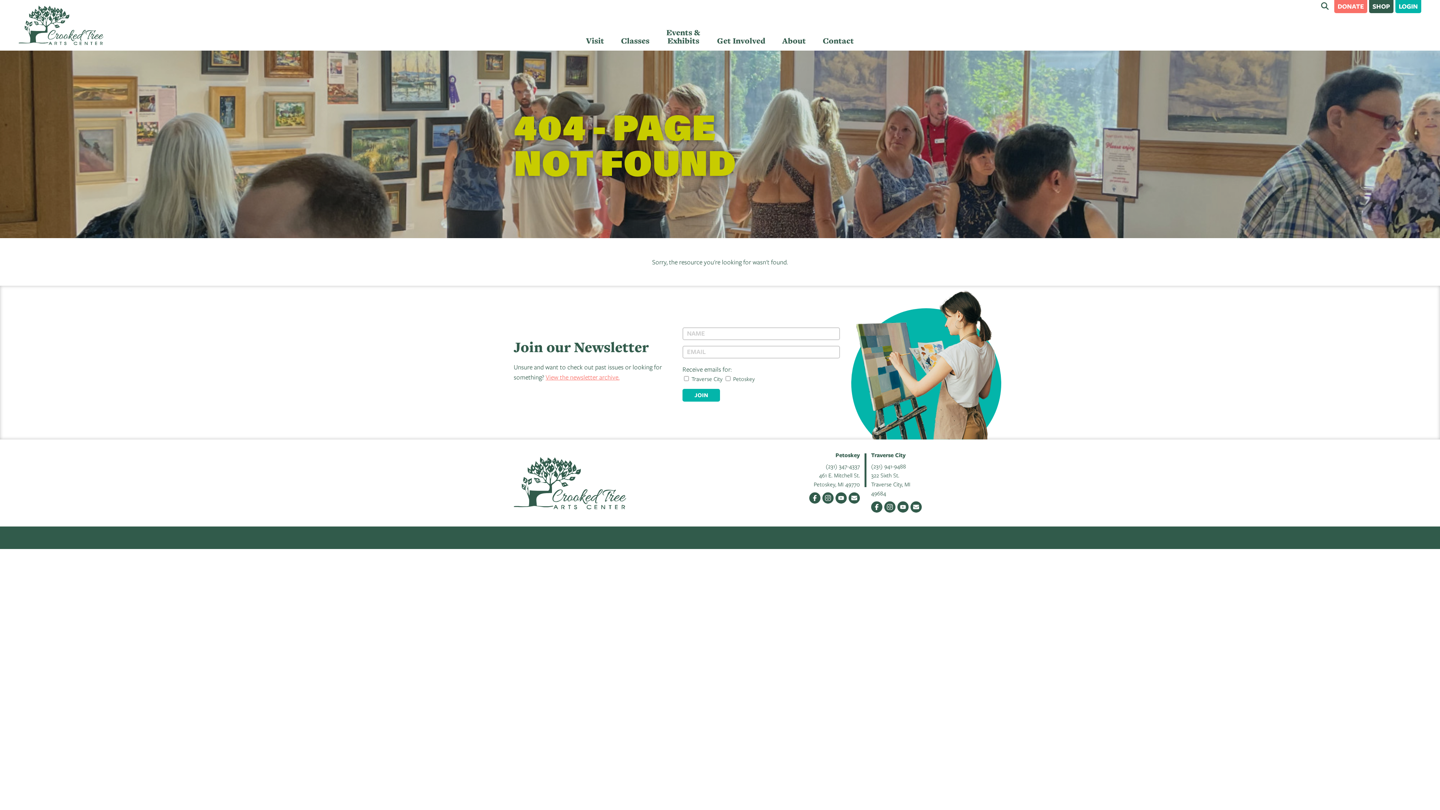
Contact (838, 40)
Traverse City (706, 378)
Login (1408, 6)
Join (701, 395)
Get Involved (741, 40)
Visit (595, 40)
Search (1324, 6)
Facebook (814, 498)
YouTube (841, 498)
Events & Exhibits (683, 36)
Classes (635, 40)
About (794, 40)
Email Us (854, 498)
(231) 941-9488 (888, 466)
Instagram (828, 498)
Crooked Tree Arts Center (61, 25)
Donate (1351, 6)
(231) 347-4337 (843, 466)
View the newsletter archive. (583, 377)
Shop (1381, 6)
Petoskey (743, 378)
